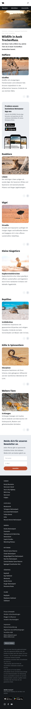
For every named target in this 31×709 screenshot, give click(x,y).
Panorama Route (9, 586)
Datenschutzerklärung (10, 627)
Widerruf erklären (9, 643)
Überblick (5, 8)
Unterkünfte (25, 8)
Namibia (6, 525)
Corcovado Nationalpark (11, 512)
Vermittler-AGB (8, 632)
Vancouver (7, 495)
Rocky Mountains (9, 484)
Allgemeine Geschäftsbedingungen (14, 630)
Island (6, 592)
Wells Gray (7, 492)
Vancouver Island (9, 487)
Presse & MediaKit (9, 612)
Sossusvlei (7, 531)
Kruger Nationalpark (10, 584)
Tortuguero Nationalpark (11, 509)
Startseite (4, 31)
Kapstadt (6, 573)
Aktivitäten (14, 8)
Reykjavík (6, 595)
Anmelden (16, 468)
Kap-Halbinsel (8, 576)
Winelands (7, 578)
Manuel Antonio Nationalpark (12, 520)
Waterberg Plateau (9, 542)
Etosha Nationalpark (10, 529)
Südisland (7, 600)
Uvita (5, 517)
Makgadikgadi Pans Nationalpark (13, 556)
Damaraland (7, 536)
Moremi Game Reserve (10, 551)
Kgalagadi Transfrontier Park (12, 564)
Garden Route (8, 581)
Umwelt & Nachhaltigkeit (11, 619)
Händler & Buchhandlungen (12, 614)
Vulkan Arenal (8, 514)
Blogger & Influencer (10, 617)
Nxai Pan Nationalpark (10, 559)
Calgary (6, 497)
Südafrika (7, 570)
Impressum (7, 624)
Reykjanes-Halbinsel (10, 598)
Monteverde (7, 506)
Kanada (6, 481)
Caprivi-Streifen (8, 539)
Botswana (11, 31)
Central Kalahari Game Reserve (13, 561)
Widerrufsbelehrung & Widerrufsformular (10, 636)
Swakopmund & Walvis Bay (12, 534)
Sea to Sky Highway (9, 489)
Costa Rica (7, 503)
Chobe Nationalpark (10, 553)
